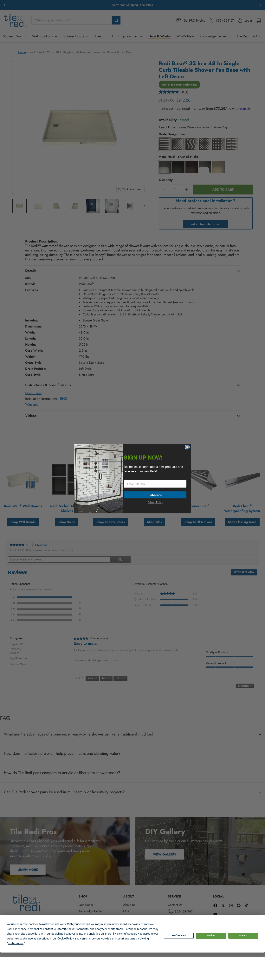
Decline (211, 935)
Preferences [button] (15, 943)
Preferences (179, 935)
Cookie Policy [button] (65, 938)
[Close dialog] (187, 447)
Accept (243, 935)
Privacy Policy (155, 502)
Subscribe (155, 495)
